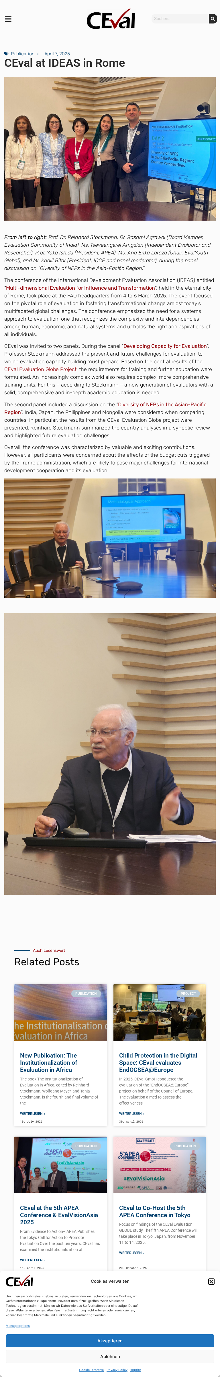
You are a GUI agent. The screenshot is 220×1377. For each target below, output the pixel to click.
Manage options (18, 1326)
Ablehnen (110, 1356)
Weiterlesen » (32, 1114)
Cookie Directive (91, 1370)
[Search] (213, 18)
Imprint (135, 1370)
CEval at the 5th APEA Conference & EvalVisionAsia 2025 (59, 1215)
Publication (22, 53)
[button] (211, 1281)
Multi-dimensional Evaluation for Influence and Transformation (80, 288)
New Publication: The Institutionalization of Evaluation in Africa (48, 1062)
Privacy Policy (117, 1370)
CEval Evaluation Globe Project (40, 369)
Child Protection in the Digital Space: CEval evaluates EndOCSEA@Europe (158, 1062)
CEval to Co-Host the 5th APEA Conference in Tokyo (154, 1212)
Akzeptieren (110, 1340)
